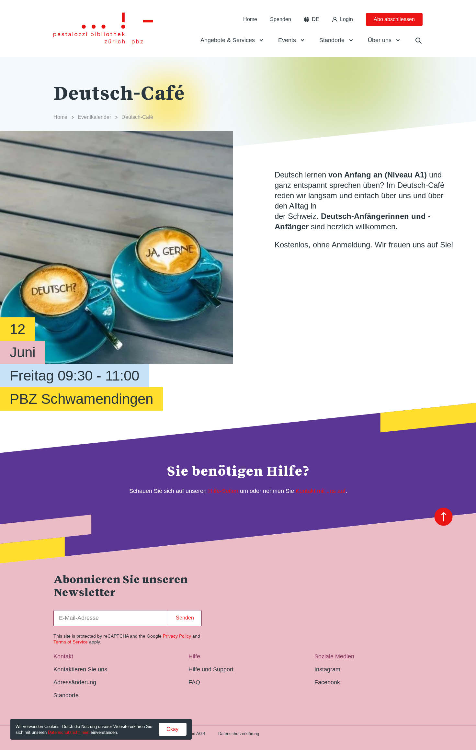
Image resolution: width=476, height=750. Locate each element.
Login (346, 19)
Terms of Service (70, 641)
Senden (185, 617)
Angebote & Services (227, 40)
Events (287, 40)
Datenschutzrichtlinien (68, 732)
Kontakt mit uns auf (321, 491)
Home (250, 19)
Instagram (327, 669)
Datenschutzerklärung (238, 733)
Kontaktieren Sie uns (80, 669)
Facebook (327, 682)
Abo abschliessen (394, 19)
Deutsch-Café (137, 117)
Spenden (280, 19)
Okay (172, 729)
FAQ (194, 682)
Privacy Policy (177, 636)
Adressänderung (74, 682)
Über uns (379, 40)
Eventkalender (94, 117)
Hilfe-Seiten (223, 491)
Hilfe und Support (210, 669)
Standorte (332, 40)
